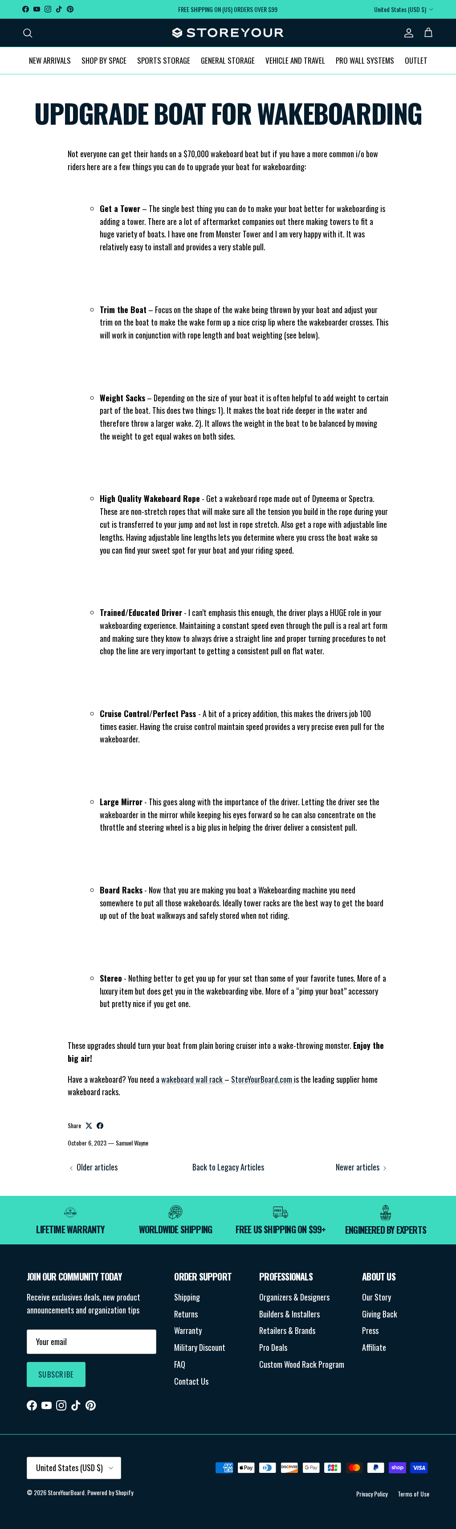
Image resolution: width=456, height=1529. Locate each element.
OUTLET (416, 60)
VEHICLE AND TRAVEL (295, 60)
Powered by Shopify (110, 1492)
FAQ (179, 1364)
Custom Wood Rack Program (301, 1364)
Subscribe (56, 1374)
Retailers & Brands (287, 1330)
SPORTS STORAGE (163, 60)
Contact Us (191, 1381)
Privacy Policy (371, 1493)
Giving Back (379, 1314)
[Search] (27, 32)
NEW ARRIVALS (50, 60)
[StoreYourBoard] (228, 33)
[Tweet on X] (89, 1125)
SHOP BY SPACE (103, 60)
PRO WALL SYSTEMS (365, 60)
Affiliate (374, 1347)
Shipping (187, 1297)
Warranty (188, 1330)
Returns (186, 1314)
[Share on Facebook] (100, 1125)
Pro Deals (273, 1347)
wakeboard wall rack (192, 1079)
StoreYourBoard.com (262, 1079)
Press (370, 1330)
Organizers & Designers (294, 1297)
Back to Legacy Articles (228, 1167)
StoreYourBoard (66, 1492)
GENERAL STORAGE (228, 60)
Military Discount (199, 1347)
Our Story (376, 1297)
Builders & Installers (289, 1314)
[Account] (407, 32)
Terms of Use (413, 1493)
